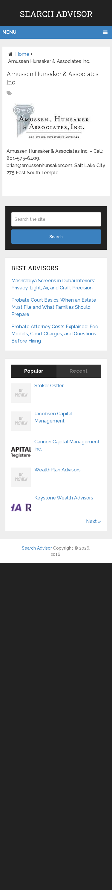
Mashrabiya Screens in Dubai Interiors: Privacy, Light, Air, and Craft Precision (53, 284)
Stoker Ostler (49, 385)
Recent (79, 371)
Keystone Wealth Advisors (63, 498)
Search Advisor (56, 13)
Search (56, 236)
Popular (33, 371)
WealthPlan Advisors (57, 470)
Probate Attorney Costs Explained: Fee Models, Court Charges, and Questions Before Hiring (54, 334)
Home (22, 54)
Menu (9, 32)
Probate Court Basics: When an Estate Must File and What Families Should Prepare (53, 307)
